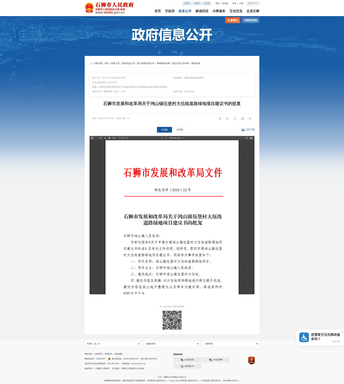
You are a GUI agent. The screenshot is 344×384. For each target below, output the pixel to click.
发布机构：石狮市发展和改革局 (188, 78)
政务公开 (185, 11)
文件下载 (250, 129)
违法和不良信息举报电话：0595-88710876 (102, 364)
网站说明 (88, 354)
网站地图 (118, 354)
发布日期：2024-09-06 (183, 91)
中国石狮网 (218, 360)
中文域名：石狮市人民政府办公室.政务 (128, 368)
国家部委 (209, 344)
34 (128, 118)
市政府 (207, 3)
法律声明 (98, 354)
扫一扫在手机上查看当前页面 (172, 307)
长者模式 (232, 20)
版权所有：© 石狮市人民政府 (97, 368)
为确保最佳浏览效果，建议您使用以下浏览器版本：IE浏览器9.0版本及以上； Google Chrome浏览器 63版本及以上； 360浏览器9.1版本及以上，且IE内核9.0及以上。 (172, 381)
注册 (241, 3)
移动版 (225, 3)
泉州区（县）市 (93, 344)
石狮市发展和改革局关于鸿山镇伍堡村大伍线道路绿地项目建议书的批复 (172, 103)
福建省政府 (150, 344)
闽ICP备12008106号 (149, 359)
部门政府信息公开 (145, 63)
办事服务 (219, 11)
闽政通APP (189, 366)
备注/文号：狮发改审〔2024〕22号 (108, 91)
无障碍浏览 (250, 20)
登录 (234, 3)
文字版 (179, 130)
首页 (158, 11)
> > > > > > (152, 63)
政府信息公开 (128, 63)
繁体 (217, 3)
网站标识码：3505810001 (95, 359)
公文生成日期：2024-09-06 (104, 82)
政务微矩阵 (189, 360)
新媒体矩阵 (178, 354)
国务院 (187, 3)
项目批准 (195, 63)
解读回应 (202, 11)
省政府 (197, 3)
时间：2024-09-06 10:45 (103, 118)
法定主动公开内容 (180, 63)
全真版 (164, 130)
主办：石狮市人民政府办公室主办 (172, 377)
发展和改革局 (163, 63)
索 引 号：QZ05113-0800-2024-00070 (109, 78)
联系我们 (108, 354)
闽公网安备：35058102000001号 (125, 359)
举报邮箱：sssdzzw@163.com (134, 364)
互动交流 (236, 11)
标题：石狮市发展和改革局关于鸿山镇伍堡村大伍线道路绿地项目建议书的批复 (129, 87)
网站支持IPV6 (253, 3)
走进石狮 (252, 11)
